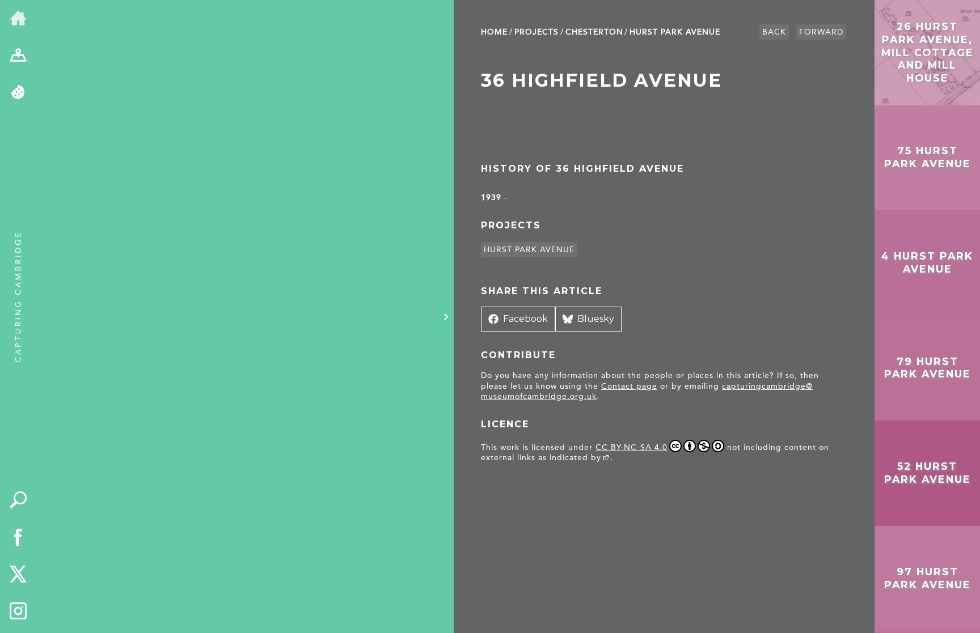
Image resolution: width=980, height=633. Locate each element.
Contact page (629, 386)
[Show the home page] (18, 18)
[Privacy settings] (18, 93)
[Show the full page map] (18, 56)
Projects (536, 32)
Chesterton (594, 32)
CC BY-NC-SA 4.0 (631, 447)
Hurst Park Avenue (675, 32)
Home (494, 32)
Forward (821, 32)
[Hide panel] (446, 317)
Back (774, 32)
